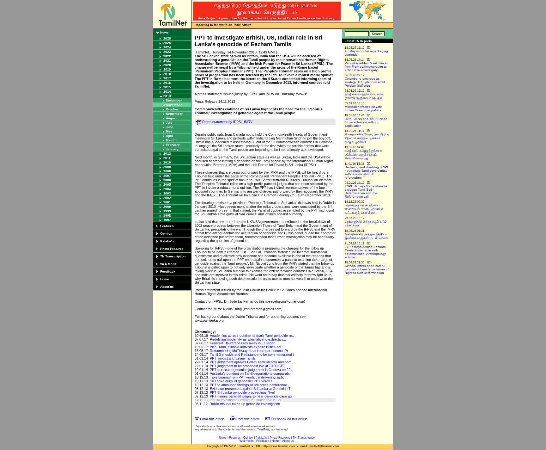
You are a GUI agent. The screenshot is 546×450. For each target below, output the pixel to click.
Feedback (167, 271)
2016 (167, 82)
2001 (167, 202)
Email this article (212, 419)
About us (167, 286)
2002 (167, 198)
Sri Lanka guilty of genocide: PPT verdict (241, 381)
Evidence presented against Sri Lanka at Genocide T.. (251, 389)
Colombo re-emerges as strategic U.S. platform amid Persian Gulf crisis (365, 82)
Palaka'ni (167, 241)
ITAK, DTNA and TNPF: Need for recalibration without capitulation (366, 122)
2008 (167, 171)
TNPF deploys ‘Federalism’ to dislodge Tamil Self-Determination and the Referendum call (366, 191)
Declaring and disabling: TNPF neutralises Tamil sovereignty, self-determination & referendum (367, 172)
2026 (167, 38)
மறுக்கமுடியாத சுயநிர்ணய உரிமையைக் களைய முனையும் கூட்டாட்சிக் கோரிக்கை (364, 208)
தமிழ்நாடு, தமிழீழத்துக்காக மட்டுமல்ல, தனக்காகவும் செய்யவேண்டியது (363, 154)
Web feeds (168, 264)
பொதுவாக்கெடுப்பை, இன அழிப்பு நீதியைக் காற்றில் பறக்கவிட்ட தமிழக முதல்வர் (367, 138)
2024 (167, 47)
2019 (167, 69)
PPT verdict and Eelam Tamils (233, 358)
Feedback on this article (289, 419)
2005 (167, 184)
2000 (167, 206)
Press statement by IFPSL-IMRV (227, 122)
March (170, 140)
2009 (167, 167)
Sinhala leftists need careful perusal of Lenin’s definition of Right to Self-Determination (367, 269)
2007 (167, 175)
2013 (167, 96)
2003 (167, 193)
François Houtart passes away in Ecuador (242, 343)
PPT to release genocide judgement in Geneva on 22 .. (251, 370)
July (169, 122)
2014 (167, 91)
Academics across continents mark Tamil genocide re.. (252, 335)
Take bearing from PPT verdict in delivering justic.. (248, 377)
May (169, 131)
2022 (167, 56)
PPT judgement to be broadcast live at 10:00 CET (247, 366)
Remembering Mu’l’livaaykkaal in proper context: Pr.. (250, 351)
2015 (167, 87)
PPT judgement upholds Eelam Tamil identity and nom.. (251, 362)
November (174, 105)
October (172, 109)
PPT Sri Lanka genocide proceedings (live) (242, 392)
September (174, 113)
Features (167, 226)
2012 (167, 153)
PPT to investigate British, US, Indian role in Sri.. (245, 400)
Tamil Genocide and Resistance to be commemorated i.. (252, 354)
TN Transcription (172, 256)
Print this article (248, 419)
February (173, 144)
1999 (167, 211)
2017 (167, 78)
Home (164, 279)
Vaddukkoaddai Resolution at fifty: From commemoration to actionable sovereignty (366, 66)
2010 (167, 162)
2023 (167, 51)
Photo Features (172, 248)
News (164, 32)
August (171, 118)
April (169, 136)
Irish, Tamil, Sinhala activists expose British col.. (246, 347)
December (174, 100)
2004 (167, 189)
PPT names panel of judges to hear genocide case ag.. (252, 396)
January (172, 149)
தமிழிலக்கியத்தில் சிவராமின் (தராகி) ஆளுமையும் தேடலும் (364, 96)
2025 (167, 43)
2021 (167, 60)
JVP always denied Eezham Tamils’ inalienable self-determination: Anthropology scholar (365, 252)
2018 (167, 74)
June (169, 127)
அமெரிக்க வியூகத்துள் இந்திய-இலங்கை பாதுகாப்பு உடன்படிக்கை (366, 236)
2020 (167, 65)
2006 (167, 180)
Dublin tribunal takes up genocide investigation (244, 404)
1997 (167, 220)
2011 (167, 158)
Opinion (166, 233)
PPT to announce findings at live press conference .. (250, 385)
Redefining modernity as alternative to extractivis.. (248, 339)
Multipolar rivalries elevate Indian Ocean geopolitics (363, 108)
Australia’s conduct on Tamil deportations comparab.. (250, 373)
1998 (167, 215)
